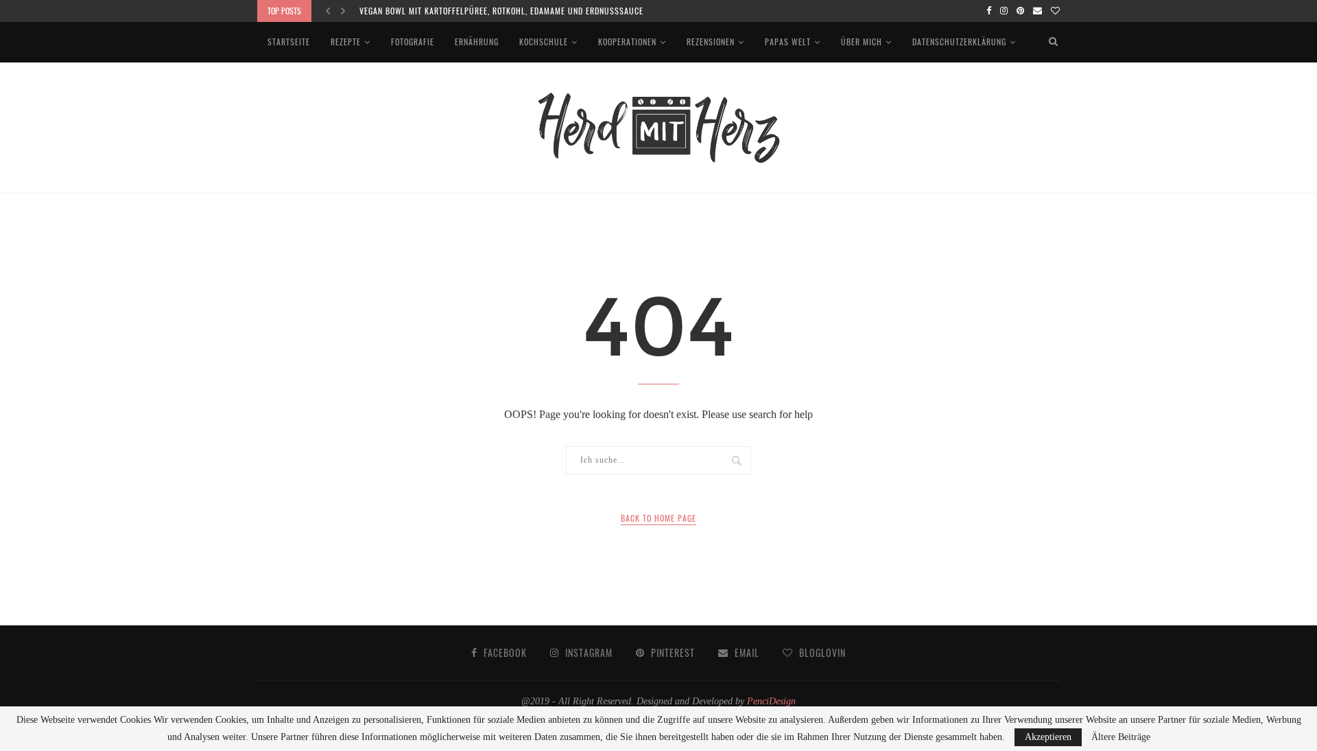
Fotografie (412, 41)
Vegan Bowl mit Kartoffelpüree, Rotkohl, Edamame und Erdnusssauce (501, 10)
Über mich (861, 41)
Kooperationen (627, 41)
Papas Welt (788, 41)
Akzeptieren (1048, 737)
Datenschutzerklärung (959, 41)
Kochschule (543, 41)
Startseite (289, 41)
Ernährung (477, 41)
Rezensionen (711, 41)
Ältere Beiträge (1120, 737)
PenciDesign (771, 701)
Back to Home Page (658, 518)
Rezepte (346, 41)
